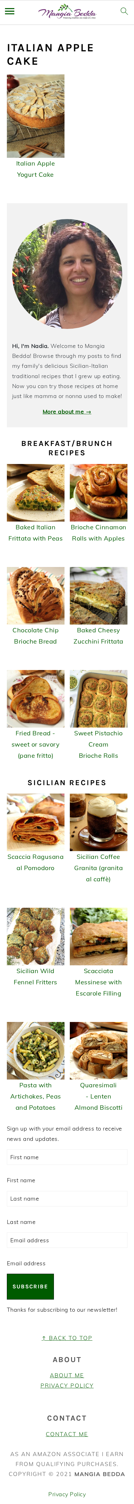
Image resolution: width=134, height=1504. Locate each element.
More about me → (67, 411)
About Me (67, 1375)
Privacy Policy (67, 1385)
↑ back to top (67, 1338)
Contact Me (67, 1434)
